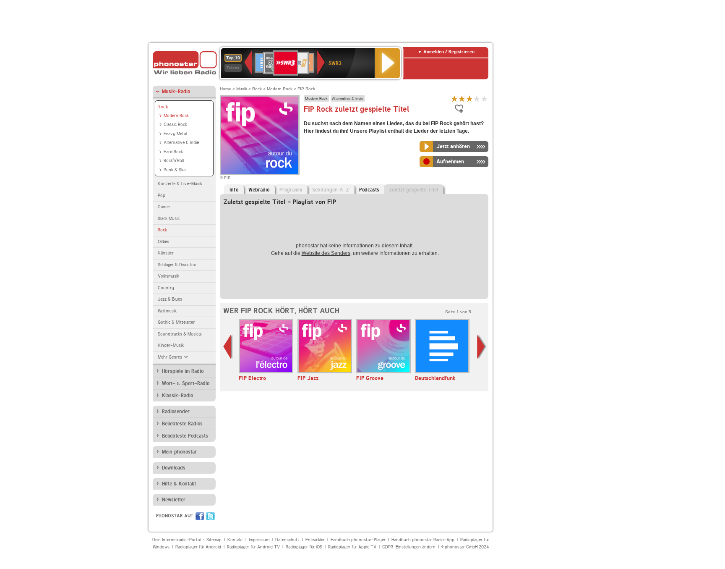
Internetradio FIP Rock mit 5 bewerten (484, 98)
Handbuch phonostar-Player (358, 540)
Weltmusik (167, 311)
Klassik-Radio (177, 396)
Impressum (259, 540)
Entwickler (315, 540)
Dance (164, 207)
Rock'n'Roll (174, 160)
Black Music (169, 218)
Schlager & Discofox (177, 264)
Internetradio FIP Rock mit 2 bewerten (462, 98)
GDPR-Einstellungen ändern (409, 547)
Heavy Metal (175, 133)
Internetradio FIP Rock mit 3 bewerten (469, 98)
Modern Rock (176, 115)
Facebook (200, 516)
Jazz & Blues (170, 299)
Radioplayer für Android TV (253, 547)
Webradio (258, 190)
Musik (241, 89)
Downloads (173, 468)
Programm (290, 190)
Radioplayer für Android (198, 547)
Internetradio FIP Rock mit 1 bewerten (454, 98)
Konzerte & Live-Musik (180, 183)
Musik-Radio (176, 91)
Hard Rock (173, 152)
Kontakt (235, 540)
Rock (162, 106)
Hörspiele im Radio (182, 371)
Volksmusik (168, 276)
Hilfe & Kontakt (179, 484)
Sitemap (214, 540)
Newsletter (173, 500)
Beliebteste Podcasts (185, 436)
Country (166, 288)
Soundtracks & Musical (179, 334)
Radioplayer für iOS (304, 547)
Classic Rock (175, 124)
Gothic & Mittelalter (176, 322)
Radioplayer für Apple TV (352, 547)
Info (233, 190)
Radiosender (176, 411)
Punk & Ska (174, 170)
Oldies (163, 241)
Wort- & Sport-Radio (185, 383)
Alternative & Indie (181, 142)
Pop (161, 195)
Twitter (210, 516)
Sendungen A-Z (330, 190)
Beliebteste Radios (182, 424)
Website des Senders (326, 253)
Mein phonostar (179, 452)
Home (225, 89)
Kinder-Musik (171, 345)
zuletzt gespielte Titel (413, 190)
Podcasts (369, 190)
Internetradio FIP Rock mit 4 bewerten (477, 98)
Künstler (166, 253)
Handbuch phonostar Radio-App (422, 540)
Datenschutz (287, 540)
